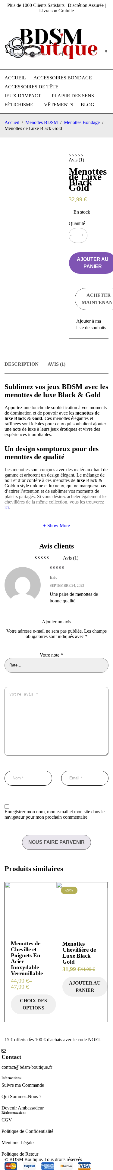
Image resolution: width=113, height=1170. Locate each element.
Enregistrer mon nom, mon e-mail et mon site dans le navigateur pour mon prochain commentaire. (55, 814)
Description (22, 364)
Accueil (12, 122)
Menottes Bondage (82, 122)
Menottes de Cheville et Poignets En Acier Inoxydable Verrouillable (27, 958)
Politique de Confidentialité (27, 1131)
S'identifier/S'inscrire (78, 54)
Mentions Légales (18, 1142)
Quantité (77, 223)
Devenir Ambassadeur (23, 1107)
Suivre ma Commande (23, 1085)
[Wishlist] (89, 324)
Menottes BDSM (41, 122)
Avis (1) (56, 364)
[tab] (22, 365)
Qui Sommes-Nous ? (21, 1096)
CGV (7, 1119)
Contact (11, 1057)
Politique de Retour (20, 1154)
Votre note (51, 654)
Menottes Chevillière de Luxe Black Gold (79, 953)
